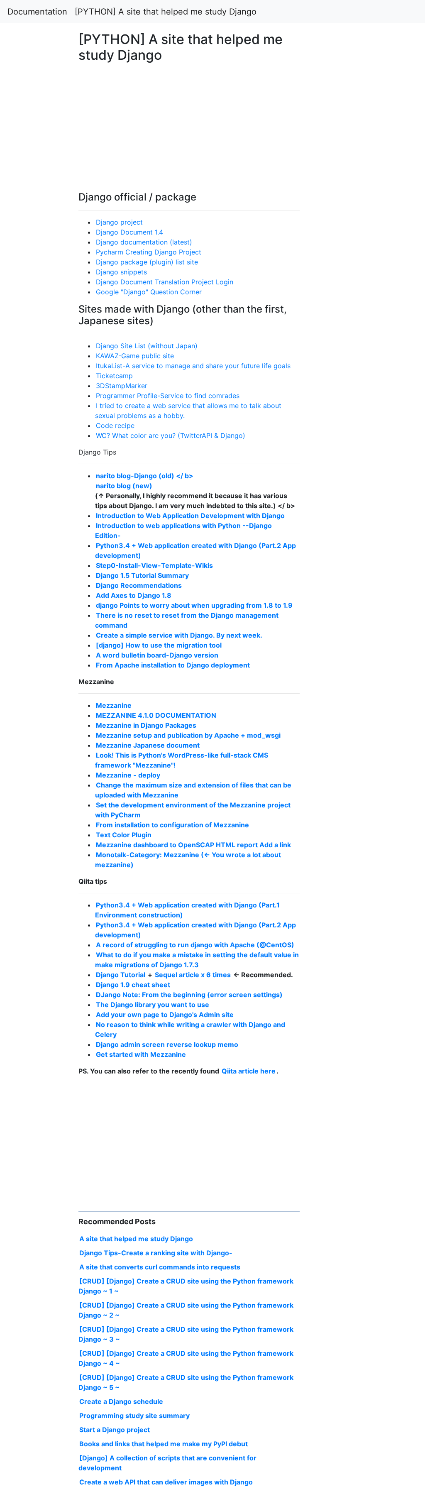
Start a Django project (114, 1430)
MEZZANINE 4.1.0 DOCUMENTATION (156, 715)
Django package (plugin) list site (147, 262)
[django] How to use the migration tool (159, 645)
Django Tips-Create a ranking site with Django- (155, 1253)
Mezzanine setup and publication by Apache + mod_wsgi (188, 735)
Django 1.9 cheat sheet (133, 985)
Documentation (37, 12)
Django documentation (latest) (144, 242)
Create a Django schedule (121, 1401)
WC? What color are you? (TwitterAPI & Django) (170, 435)
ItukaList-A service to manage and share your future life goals (193, 366)
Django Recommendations (139, 585)
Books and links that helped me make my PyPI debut (163, 1444)
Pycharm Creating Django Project (148, 252)
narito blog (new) (124, 486)
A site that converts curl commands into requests (159, 1267)
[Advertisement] (344, 423)
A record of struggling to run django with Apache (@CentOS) (195, 945)
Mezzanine (114, 705)
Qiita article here (249, 1071)
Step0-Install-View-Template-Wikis (154, 565)
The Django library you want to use (152, 1004)
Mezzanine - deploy (128, 775)
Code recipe (115, 425)
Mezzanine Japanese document (148, 745)
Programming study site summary (134, 1415)
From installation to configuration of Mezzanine (172, 825)
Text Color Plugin (123, 835)
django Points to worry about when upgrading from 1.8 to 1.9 (194, 605)
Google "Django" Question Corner (149, 292)
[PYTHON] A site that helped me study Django (165, 12)
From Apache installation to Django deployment (173, 665)
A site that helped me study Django (136, 1239)
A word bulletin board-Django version (157, 655)
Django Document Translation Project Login (164, 282)
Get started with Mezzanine (141, 1054)
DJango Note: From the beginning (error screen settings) (189, 994)
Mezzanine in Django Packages (146, 725)
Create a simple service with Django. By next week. (179, 635)
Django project (119, 222)
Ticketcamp (114, 376)
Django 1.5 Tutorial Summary (142, 575)
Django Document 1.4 (129, 232)
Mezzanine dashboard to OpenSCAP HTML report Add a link (193, 845)
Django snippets (121, 272)
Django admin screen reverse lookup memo (167, 1044)
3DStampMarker (121, 385)
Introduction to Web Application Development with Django (190, 515)
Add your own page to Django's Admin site (165, 1014)
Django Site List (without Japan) (147, 346)
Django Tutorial (121, 975)
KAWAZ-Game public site (135, 356)
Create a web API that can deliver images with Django (166, 1482)
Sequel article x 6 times (193, 975)
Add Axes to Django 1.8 (133, 595)
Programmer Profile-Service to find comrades (167, 395)
